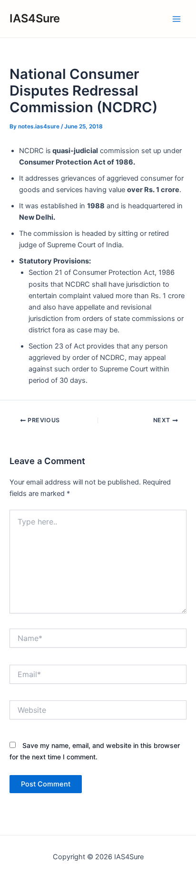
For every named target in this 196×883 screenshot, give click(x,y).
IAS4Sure (35, 18)
